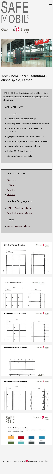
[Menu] (49, 4)
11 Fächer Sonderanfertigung (19, 208)
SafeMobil (15, 17)
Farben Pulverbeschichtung (18, 226)
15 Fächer (11, 194)
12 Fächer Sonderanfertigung (19, 213)
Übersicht (11, 180)
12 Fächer (11, 190)
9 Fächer (11, 185)
